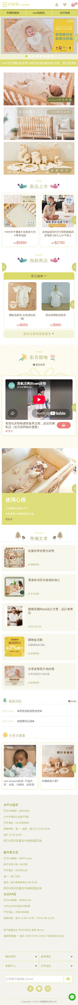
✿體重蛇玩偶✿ (25, 721)
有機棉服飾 (13, 12)
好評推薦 (65, 12)
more (73, 701)
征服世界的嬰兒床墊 (41, 550)
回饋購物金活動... (37, 645)
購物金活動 (35, 639)
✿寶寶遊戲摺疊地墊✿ (29, 710)
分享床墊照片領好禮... (40, 674)
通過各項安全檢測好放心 (44, 580)
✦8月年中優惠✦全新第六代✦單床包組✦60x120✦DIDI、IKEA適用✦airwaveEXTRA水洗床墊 (20, 233)
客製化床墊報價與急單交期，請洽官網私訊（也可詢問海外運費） (30, 425)
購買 (64, 425)
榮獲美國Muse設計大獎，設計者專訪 (50, 611)
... (29, 556)
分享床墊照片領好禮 (41, 668)
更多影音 (40, 364)
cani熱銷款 (39, 12)
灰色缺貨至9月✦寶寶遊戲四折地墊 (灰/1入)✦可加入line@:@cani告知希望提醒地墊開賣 (58, 233)
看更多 (9, 519)
